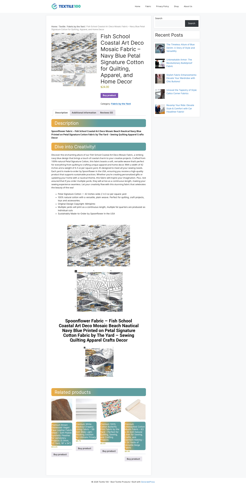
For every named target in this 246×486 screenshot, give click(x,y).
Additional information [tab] (84, 112)
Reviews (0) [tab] (106, 112)
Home (137, 6)
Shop (176, 6)
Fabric (148, 6)
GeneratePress (148, 482)
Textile (62, 26)
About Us (188, 6)
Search (158, 18)
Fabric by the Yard (76, 26)
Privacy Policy (162, 6)
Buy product (109, 95)
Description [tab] (61, 112)
